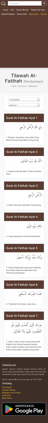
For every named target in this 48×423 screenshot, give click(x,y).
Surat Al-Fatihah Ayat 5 (22, 248)
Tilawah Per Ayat (38, 10)
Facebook (6, 395)
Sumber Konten (8, 390)
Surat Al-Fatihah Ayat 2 (22, 151)
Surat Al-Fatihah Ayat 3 (22, 185)
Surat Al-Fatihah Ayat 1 (21, 118)
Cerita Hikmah (22, 10)
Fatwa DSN (22, 14)
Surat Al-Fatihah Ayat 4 (22, 216)
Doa (12, 10)
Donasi (44, 14)
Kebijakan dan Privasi (11, 392)
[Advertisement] (24, 42)
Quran (5, 10)
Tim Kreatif (6, 387)
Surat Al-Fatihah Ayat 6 (22, 284)
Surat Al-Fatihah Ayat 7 (21, 315)
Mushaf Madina (8, 14)
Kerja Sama (34, 14)
